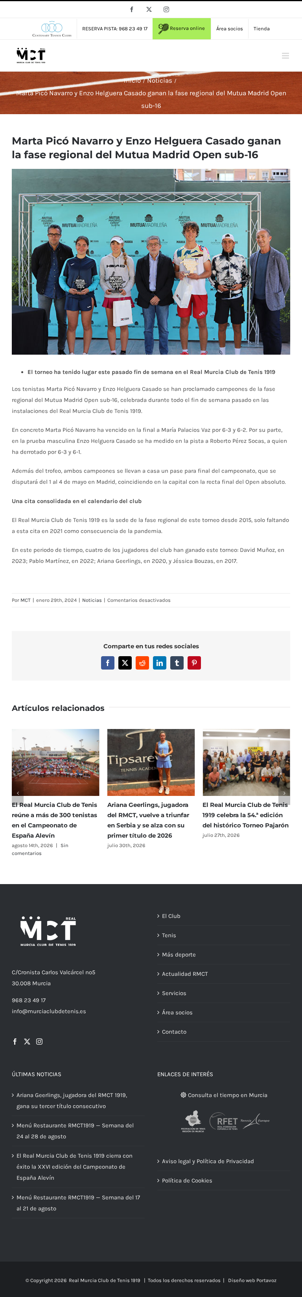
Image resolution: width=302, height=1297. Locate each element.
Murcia (41, 983)
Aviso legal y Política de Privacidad (208, 1161)
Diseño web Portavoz (252, 1280)
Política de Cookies (187, 1180)
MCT (25, 600)
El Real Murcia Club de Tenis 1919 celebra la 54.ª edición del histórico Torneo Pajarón (246, 815)
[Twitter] (27, 1041)
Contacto (174, 1031)
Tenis (169, 935)
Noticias (92, 600)
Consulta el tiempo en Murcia (226, 1095)
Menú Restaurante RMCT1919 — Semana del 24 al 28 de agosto (75, 1131)
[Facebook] (15, 1041)
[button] (18, 793)
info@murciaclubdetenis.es (49, 1011)
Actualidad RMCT (185, 973)
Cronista (29, 972)
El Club (171, 916)
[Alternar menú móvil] (286, 56)
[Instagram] (39, 1041)
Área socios (177, 1012)
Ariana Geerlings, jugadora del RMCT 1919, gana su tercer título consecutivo (72, 1101)
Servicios (174, 993)
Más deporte (179, 954)
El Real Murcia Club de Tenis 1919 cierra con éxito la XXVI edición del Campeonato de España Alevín (75, 1166)
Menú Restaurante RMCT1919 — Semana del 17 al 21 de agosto (78, 1203)
